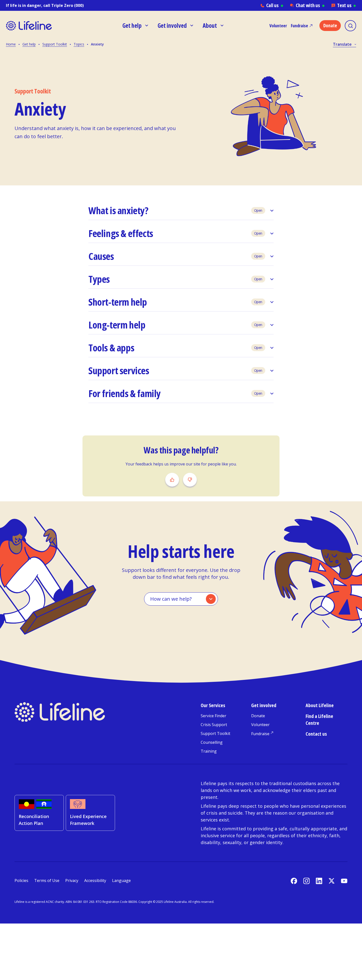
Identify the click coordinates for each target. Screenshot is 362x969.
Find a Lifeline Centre (319, 719)
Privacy (71, 880)
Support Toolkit (54, 44)
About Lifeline (320, 705)
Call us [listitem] (274, 5)
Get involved (263, 705)
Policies (21, 880)
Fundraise (299, 26)
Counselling (212, 742)
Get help (29, 44)
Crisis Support (214, 724)
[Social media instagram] (306, 881)
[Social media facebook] (294, 881)
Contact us (316, 733)
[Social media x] (331, 881)
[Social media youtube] (344, 881)
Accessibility (95, 880)
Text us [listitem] (346, 5)
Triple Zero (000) (67, 5)
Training (209, 751)
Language (121, 880)
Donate (258, 715)
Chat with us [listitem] (310, 5)
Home (11, 44)
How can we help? (171, 599)
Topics (79, 44)
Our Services (213, 705)
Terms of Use (46, 880)
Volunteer (278, 26)
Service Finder (213, 715)
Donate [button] (330, 25)
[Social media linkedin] (319, 881)
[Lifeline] (29, 26)
